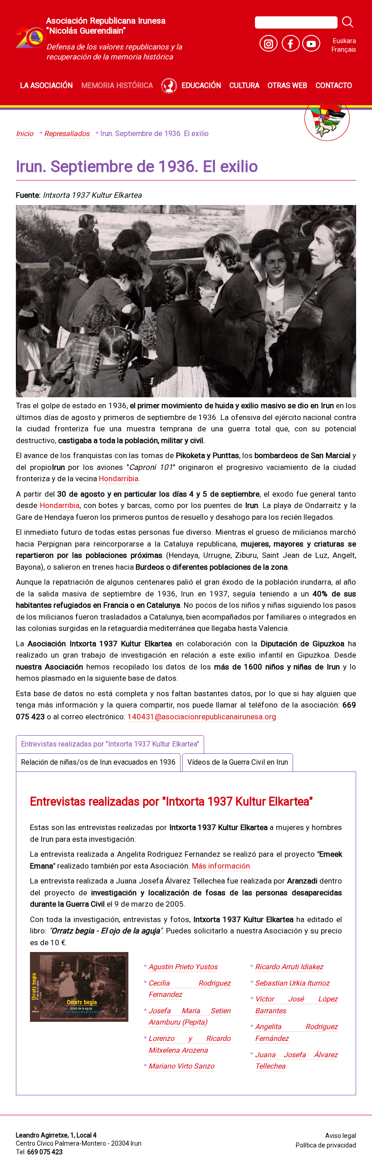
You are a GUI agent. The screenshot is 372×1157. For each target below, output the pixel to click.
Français (344, 50)
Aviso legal (340, 1135)
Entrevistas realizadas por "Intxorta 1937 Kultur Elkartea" (110, 744)
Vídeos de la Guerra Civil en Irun (237, 762)
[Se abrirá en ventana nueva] (311, 43)
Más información (221, 865)
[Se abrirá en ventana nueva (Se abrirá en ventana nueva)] (268, 43)
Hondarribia (118, 478)
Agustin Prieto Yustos (182, 966)
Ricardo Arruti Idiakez (289, 966)
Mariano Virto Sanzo (181, 1066)
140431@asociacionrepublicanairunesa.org (201, 716)
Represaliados (66, 133)
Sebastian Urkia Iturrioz (292, 983)
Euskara (344, 41)
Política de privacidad (326, 1145)
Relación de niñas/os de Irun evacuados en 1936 (98, 762)
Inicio (24, 133)
